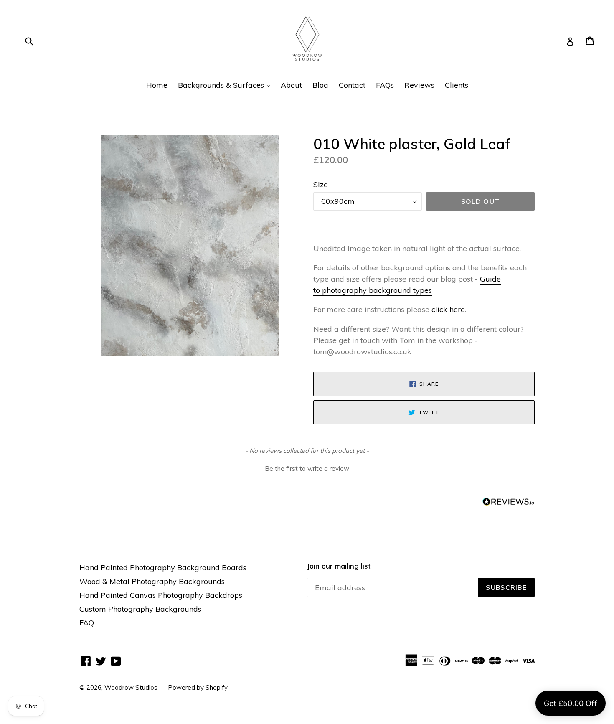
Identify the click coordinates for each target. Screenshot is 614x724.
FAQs (385, 85)
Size (320, 184)
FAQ (86, 622)
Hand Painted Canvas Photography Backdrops (160, 595)
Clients (456, 85)
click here (448, 309)
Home (156, 85)
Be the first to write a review (307, 469)
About (291, 85)
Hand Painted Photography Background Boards (162, 567)
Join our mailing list (338, 566)
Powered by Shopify (198, 687)
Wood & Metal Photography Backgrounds (152, 581)
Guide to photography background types (407, 284)
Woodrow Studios (130, 687)
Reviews (419, 85)
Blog (320, 85)
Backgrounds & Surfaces (226, 85)
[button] (307, 468)
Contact (352, 85)
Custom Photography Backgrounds (140, 609)
